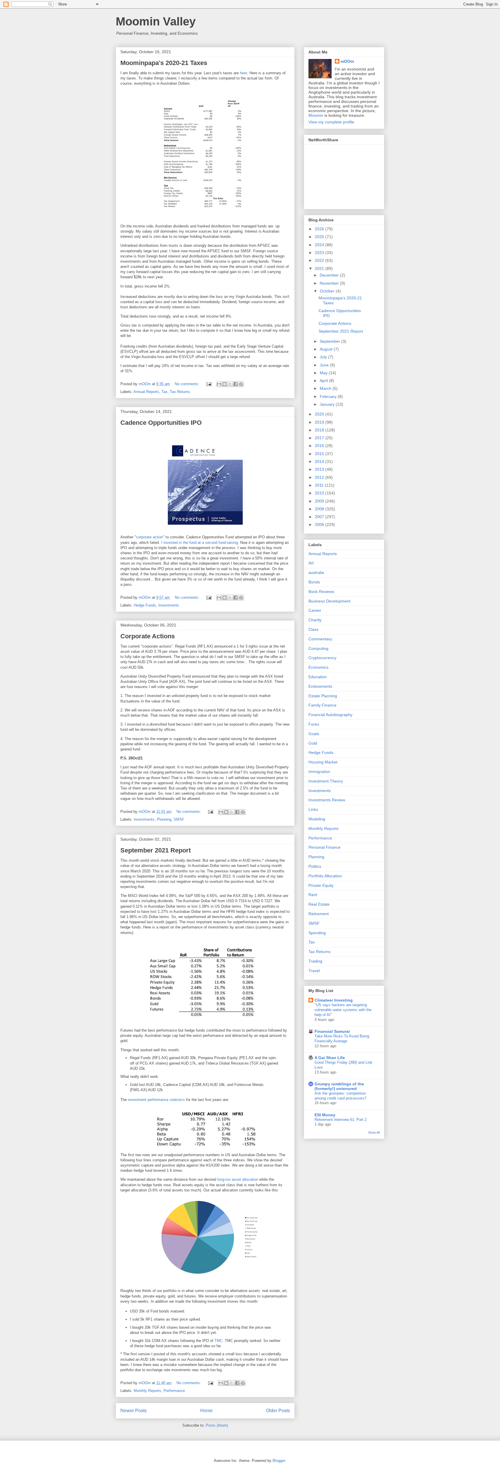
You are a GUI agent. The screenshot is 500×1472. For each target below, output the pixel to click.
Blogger (279, 1460)
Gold (312, 743)
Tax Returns (180, 392)
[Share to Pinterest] (241, 384)
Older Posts (278, 1410)
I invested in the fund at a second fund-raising (199, 542)
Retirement (318, 913)
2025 (320, 236)
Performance (174, 1390)
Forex (313, 724)
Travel (314, 970)
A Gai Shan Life (330, 1057)
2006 (320, 524)
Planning (164, 819)
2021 (320, 268)
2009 (320, 501)
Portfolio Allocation (325, 876)
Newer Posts (133, 1410)
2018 (320, 430)
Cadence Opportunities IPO (161, 422)
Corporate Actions (147, 636)
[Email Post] (208, 384)
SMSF (179, 819)
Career (314, 610)
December (330, 275)
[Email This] (219, 384)
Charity (314, 620)
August (327, 349)
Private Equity (321, 885)
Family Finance (322, 705)
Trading (315, 961)
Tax (164, 392)
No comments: (188, 384)
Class (313, 629)
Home (206, 1410)
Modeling (316, 819)
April (324, 380)
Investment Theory (325, 781)
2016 (320, 445)
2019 (320, 422)
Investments (168, 605)
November (330, 283)
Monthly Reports (147, 1390)
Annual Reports (146, 392)
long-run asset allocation (237, 1179)
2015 (320, 453)
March (326, 388)
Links (313, 809)
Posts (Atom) (217, 1425)
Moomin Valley (156, 21)
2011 (320, 485)
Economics (318, 667)
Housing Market (322, 762)
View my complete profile (331, 122)
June (325, 365)
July (324, 357)
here (243, 73)
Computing (318, 648)
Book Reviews (321, 591)
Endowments (320, 686)
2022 (320, 260)
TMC (218, 1340)
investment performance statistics (156, 1099)
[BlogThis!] (224, 384)
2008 (320, 509)
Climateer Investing (334, 1000)
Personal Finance (324, 847)
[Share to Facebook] (235, 384)
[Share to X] (230, 384)
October (328, 291)
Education (317, 676)
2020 (320, 414)
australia (316, 572)
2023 (320, 252)
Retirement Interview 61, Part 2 (341, 1119)
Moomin (315, 115)
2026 (320, 229)
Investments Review (326, 800)
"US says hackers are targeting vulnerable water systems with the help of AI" (343, 1010)
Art (311, 563)
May (324, 372)
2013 (320, 469)
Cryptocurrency (322, 657)
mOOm (347, 61)
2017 (320, 437)
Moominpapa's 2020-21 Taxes (163, 62)
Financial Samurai (332, 1031)
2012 (320, 477)
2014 (320, 461)
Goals (313, 733)
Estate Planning (322, 696)
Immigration (319, 771)
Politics (314, 866)
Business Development (329, 601)
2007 (320, 516)
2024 (320, 244)
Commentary (320, 639)
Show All (374, 1132)
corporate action (149, 537)
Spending (317, 932)
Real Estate (319, 904)
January (328, 404)
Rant (312, 894)
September (330, 341)
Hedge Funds (145, 605)
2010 (320, 493)
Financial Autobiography (330, 714)
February (329, 396)
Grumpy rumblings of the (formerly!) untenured (339, 1086)
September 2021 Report (155, 850)
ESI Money (325, 1115)
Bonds (314, 582)
